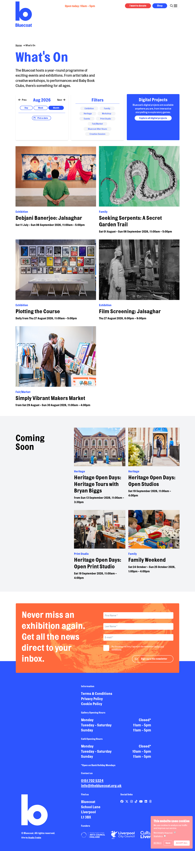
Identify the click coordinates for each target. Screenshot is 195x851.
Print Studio (105, 118)
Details (157, 843)
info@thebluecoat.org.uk (101, 785)
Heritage (88, 113)
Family (107, 108)
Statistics (158, 836)
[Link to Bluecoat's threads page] (150, 801)
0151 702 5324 (92, 780)
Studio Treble (34, 837)
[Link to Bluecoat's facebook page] (122, 801)
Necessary (163, 832)
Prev (24, 99)
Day (26, 107)
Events (87, 118)
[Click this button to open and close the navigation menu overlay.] (175, 5)
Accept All (182, 843)
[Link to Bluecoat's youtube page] (141, 801)
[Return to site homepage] (24, 14)
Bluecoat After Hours (97, 129)
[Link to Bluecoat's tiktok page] (136, 801)
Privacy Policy (92, 698)
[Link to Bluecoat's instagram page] (131, 801)
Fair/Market (97, 123)
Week (40, 107)
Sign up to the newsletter (154, 658)
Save (168, 843)
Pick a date (42, 118)
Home (19, 45)
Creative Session (97, 134)
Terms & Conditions (96, 693)
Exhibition (89, 108)
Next (59, 99)
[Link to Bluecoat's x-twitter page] (127, 801)
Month (56, 107)
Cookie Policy (91, 704)
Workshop (106, 113)
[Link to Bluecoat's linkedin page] (146, 801)
